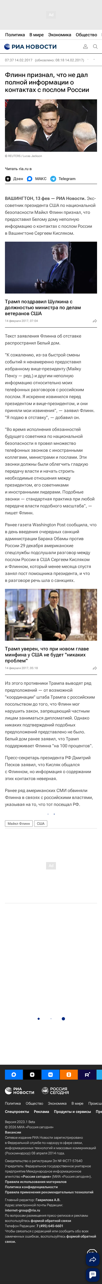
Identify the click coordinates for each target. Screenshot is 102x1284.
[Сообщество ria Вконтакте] (50, 1075)
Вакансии (13, 1132)
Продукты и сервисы (72, 1111)
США (41, 824)
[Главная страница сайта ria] (29, 47)
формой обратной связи (51, 1221)
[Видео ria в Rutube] (87, 1075)
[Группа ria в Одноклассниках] (69, 1075)
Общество (34, 1103)
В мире (77, 1103)
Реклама (41, 1111)
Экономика (57, 1103)
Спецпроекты (17, 1111)
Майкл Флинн (19, 824)
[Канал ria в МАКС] (14, 1075)
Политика (13, 1103)
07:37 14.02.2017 (18, 60)
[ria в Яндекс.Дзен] (32, 1075)
